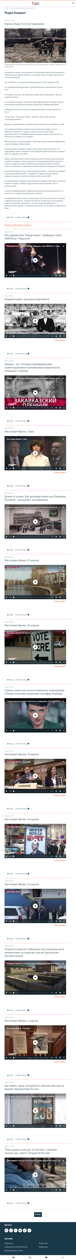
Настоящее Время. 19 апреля (18, 762)
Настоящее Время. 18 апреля (18, 827)
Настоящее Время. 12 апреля (18, 892)
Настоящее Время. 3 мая (17, 439)
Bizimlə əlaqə (43, 1243)
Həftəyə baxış (43, 1247)
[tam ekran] (64, 275)
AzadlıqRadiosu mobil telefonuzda (16, 1247)
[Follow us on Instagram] (11, 1230)
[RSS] (25, 1230)
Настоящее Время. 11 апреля (18, 1028)
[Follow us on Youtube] (20, 1230)
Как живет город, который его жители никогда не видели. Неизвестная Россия (39, 1097)
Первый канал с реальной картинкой (22, 307)
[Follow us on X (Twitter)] (16, 1230)
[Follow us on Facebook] (6, 1230)
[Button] (10, 217)
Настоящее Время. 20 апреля (18, 633)
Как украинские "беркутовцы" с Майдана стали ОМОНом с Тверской (35, 246)
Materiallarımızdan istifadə (14, 1251)
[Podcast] (29, 1230)
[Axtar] (63, 1257)
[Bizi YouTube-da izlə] (46, 1257)
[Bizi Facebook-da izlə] (13, 1257)
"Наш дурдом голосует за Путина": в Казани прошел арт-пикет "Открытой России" (40, 1161)
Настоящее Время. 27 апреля (18, 568)
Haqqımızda (9, 1243)
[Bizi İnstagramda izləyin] (30, 1257)
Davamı (38, 1214)
